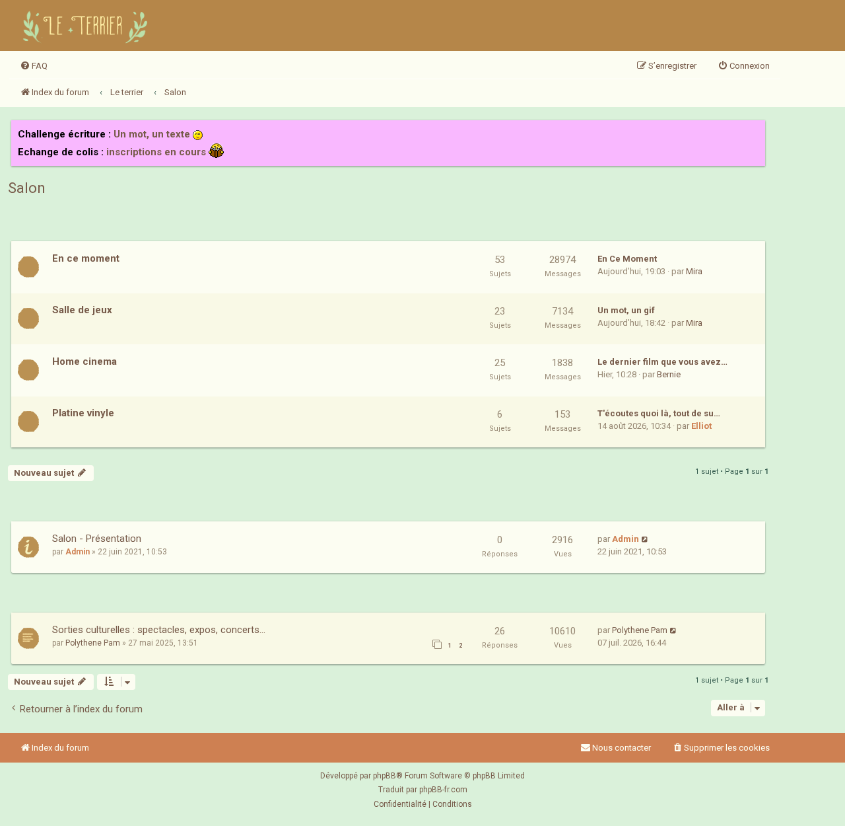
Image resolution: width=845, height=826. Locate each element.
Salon (27, 188)
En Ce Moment (627, 259)
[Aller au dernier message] (645, 539)
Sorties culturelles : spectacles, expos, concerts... (158, 630)
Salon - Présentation (96, 538)
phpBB (384, 775)
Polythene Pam (92, 643)
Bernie (669, 374)
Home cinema (84, 361)
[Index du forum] (87, 25)
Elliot (701, 426)
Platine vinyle (83, 413)
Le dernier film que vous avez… (662, 362)
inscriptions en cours (156, 152)
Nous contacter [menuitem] (621, 748)
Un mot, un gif (626, 310)
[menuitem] (33, 66)
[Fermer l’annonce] (755, 131)
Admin (77, 551)
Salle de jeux (82, 310)
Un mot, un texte (152, 134)
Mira (694, 271)
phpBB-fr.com (443, 789)
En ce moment (85, 258)
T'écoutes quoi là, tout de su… (658, 413)
